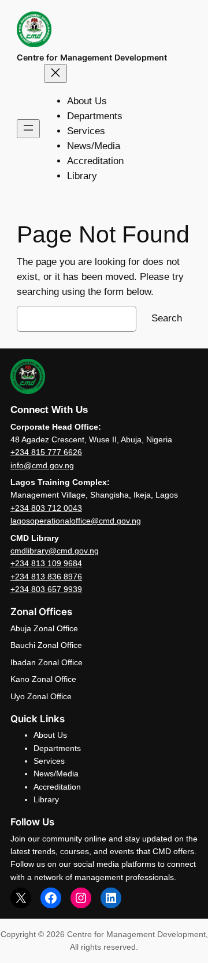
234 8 (25, 452)
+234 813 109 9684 (46, 563)
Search (166, 318)
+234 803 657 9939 (46, 589)
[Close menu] (55, 73)
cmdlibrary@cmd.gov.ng (54, 550)
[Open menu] (28, 128)
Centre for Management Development (92, 57)
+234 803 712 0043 (46, 508)
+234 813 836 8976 (46, 576)
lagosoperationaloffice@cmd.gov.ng (75, 520)
